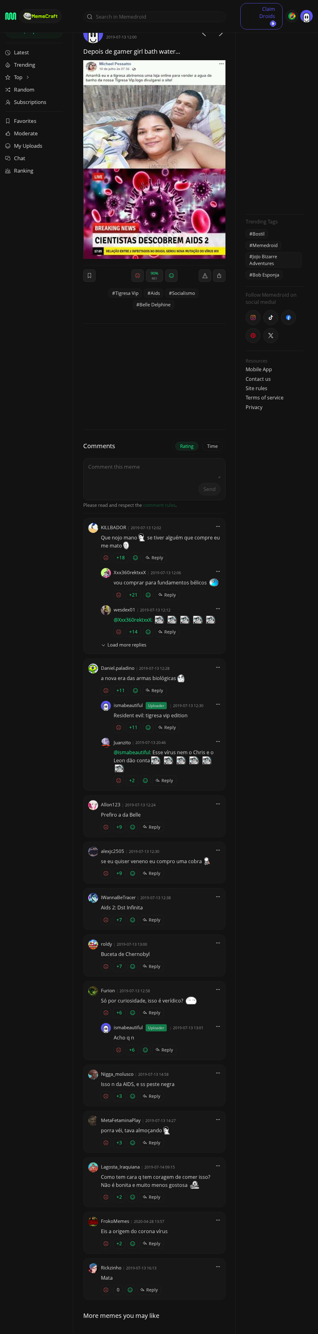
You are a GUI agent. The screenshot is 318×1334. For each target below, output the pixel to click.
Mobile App (259, 369)
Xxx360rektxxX (129, 572)
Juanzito (122, 742)
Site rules (256, 388)
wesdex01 (124, 609)
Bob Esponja (265, 275)
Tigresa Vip (127, 293)
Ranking (23, 170)
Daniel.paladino (118, 668)
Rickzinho (111, 1267)
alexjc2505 (112, 851)
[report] (205, 275)
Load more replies (126, 645)
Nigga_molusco (117, 1074)
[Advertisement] (274, 116)
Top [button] (19, 77)
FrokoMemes (115, 1221)
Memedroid (265, 245)
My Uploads (28, 145)
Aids (155, 293)
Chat (19, 158)
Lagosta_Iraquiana (120, 1167)
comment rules (159, 505)
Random (24, 89)
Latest (21, 52)
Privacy (254, 407)
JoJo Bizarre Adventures (263, 259)
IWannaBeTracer (118, 897)
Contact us (258, 379)
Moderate (26, 133)
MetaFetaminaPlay (121, 1120)
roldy (106, 944)
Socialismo (183, 293)
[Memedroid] (10, 16)
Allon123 (111, 804)
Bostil (258, 234)
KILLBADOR (113, 527)
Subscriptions (30, 102)
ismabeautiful (128, 705)
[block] (219, 275)
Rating (186, 446)
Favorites (25, 120)
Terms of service (265, 397)
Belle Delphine (154, 304)
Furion (108, 990)
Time (212, 446)
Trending (24, 64)
